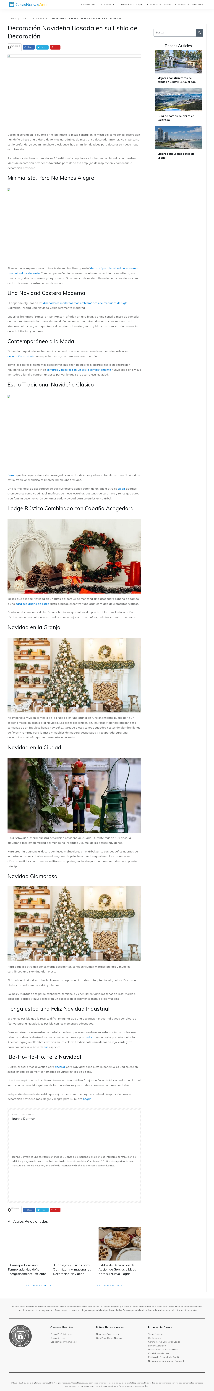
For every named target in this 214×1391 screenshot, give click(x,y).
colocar (91, 1037)
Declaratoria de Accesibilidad (163, 1349)
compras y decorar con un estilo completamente (79, 369)
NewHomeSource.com (107, 1334)
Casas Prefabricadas (61, 1334)
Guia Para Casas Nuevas (109, 1338)
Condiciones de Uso (158, 1353)
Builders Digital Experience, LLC (133, 1383)
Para (11, 475)
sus (46, 1047)
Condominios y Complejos (63, 1341)
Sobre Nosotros (156, 1334)
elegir (121, 488)
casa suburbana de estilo (32, 604)
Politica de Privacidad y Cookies (164, 1357)
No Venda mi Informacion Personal (166, 1361)
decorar (60, 1067)
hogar (87, 1099)
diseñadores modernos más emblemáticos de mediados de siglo (85, 303)
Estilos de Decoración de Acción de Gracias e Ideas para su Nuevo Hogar (117, 1269)
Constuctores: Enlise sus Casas (164, 1341)
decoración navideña (21, 356)
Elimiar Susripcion (157, 1345)
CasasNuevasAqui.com (82, 1383)
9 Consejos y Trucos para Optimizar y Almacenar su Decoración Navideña (72, 1269)
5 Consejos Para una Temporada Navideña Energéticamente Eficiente (27, 1269)
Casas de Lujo (57, 1338)
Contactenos (154, 1338)
